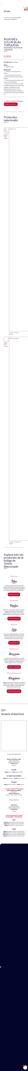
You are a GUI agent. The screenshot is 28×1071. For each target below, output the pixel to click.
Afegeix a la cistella (11, 104)
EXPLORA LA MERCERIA (14, 666)
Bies (13, 17)
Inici (5, 17)
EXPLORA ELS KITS (14, 642)
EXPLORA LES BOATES (14, 618)
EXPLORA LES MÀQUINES (14, 691)
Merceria (9, 17)
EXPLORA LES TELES (14, 594)
